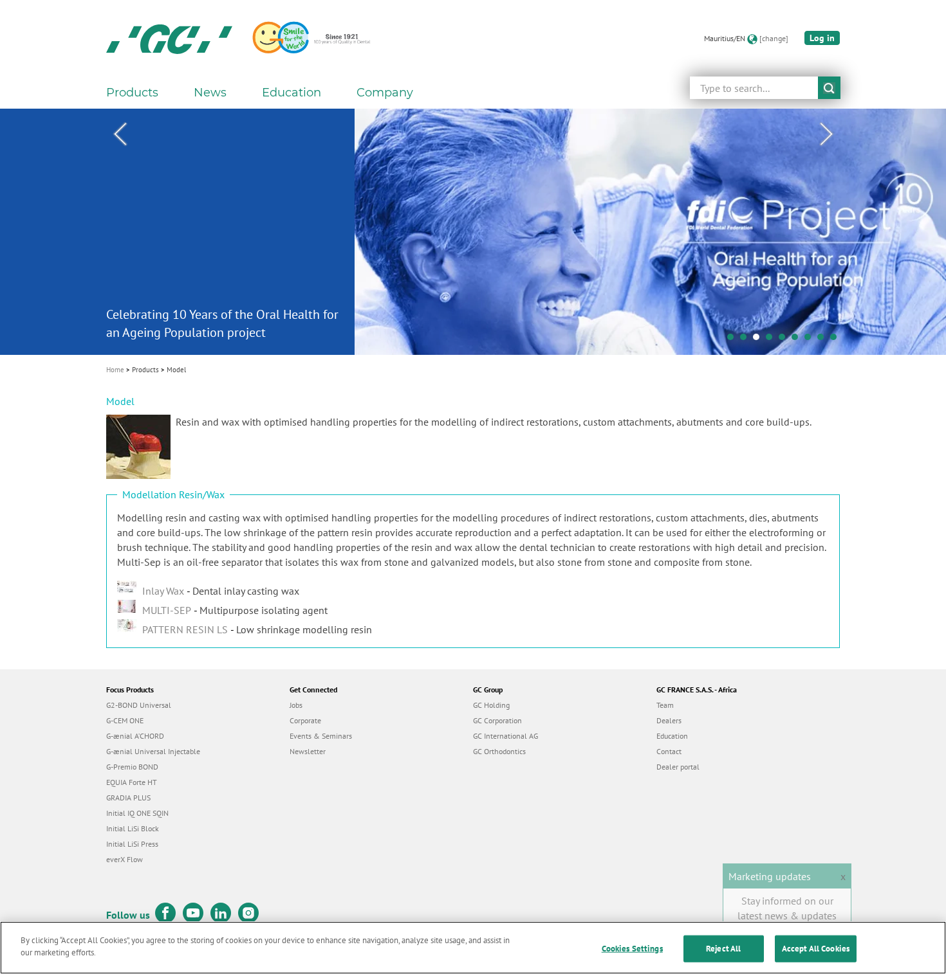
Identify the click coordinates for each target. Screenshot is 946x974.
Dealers (669, 720)
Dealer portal (678, 766)
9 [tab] (836, 340)
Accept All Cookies (815, 948)
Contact (669, 751)
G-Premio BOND (132, 766)
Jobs (296, 705)
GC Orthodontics (499, 751)
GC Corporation (497, 720)
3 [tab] (759, 340)
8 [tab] (823, 340)
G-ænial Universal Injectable (153, 751)
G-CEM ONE (125, 720)
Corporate (305, 720)
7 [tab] (810, 340)
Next (826, 134)
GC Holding (491, 705)
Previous (119, 134)
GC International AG (505, 736)
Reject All (723, 948)
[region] (473, 947)
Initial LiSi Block (132, 828)
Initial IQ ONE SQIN (137, 813)
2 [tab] (746, 340)
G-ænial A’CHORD (135, 736)
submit (829, 88)
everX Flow (124, 859)
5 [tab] (785, 340)
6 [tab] (798, 340)
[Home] (169, 39)
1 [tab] (733, 340)
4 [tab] (772, 340)
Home (115, 369)
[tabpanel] (473, 232)
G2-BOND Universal (138, 705)
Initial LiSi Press (132, 844)
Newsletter (308, 751)
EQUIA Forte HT (131, 782)
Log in (822, 38)
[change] (773, 38)
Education (672, 736)
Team (665, 705)
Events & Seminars (321, 736)
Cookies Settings (632, 948)
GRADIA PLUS (128, 797)
